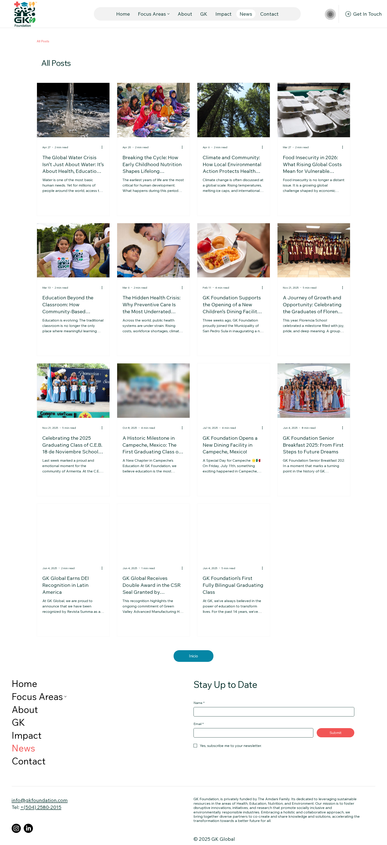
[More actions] (103, 147)
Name (199, 703)
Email (199, 724)
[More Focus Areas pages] (168, 14)
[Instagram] (16, 828)
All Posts (43, 41)
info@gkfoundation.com (40, 800)
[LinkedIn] (28, 828)
